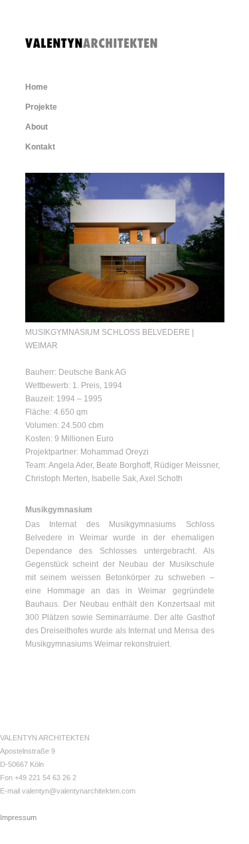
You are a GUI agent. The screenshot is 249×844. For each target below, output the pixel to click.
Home (36, 87)
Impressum (18, 817)
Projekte (41, 107)
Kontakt (40, 147)
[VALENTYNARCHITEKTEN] (91, 41)
